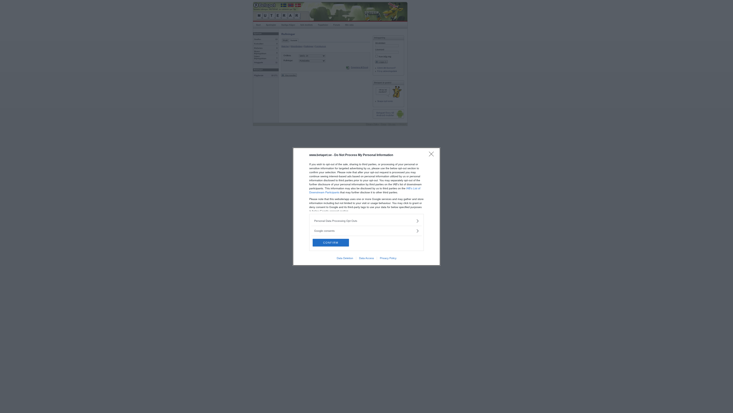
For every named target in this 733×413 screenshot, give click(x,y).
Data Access (366, 258)
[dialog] (366, 206)
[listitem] (366, 221)
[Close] (432, 155)
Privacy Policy (388, 258)
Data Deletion (345, 258)
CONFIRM (330, 242)
